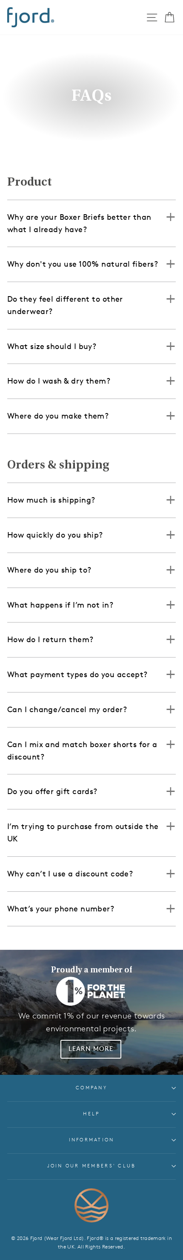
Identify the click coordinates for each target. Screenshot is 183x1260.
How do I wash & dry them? (58, 381)
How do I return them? (50, 639)
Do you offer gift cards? (52, 791)
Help (91, 1114)
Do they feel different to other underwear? (65, 305)
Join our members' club (91, 1166)
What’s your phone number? (60, 909)
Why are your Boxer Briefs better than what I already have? (79, 223)
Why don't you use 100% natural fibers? (82, 264)
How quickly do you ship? (55, 535)
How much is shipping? (51, 500)
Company (91, 1088)
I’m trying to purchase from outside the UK (83, 833)
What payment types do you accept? (77, 674)
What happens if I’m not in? (60, 605)
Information (91, 1140)
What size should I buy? (51, 346)
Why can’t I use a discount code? (70, 874)
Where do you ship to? (49, 570)
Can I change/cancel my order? (67, 709)
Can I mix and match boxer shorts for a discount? (82, 751)
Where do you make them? (58, 416)
